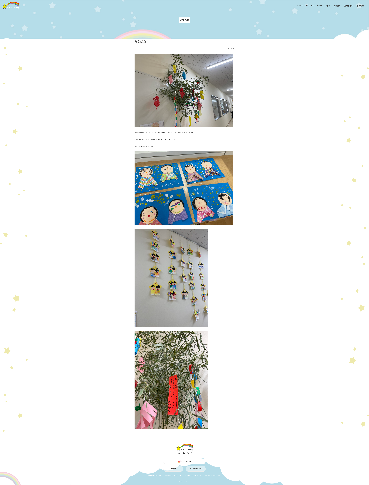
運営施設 (337, 5)
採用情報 (347, 5)
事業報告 (360, 5)
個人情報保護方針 (195, 469)
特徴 (328, 5)
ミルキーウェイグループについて (309, 5)
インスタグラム (186, 461)
